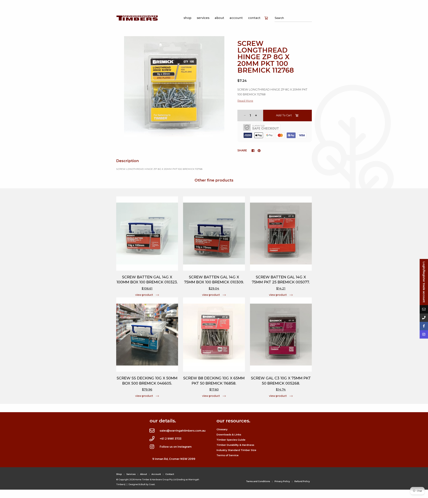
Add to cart (284, 115)
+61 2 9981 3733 (170, 438)
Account (236, 18)
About (219, 18)
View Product (144, 294)
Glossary (222, 429)
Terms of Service (228, 455)
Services (203, 18)
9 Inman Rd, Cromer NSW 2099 (173, 459)
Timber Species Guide (231, 439)
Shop (187, 18)
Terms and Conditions (258, 481)
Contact (254, 18)
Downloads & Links (229, 434)
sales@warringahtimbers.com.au (182, 430)
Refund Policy (302, 481)
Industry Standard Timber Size (236, 450)
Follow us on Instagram (176, 446)
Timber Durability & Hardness (235, 444)
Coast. (152, 484)
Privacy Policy (282, 481)
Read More (245, 100)
